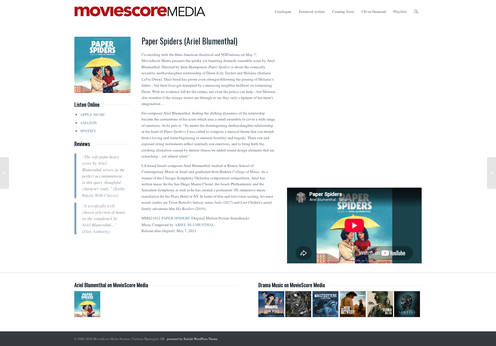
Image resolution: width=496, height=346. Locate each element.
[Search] (416, 11)
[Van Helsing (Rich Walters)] (491, 173)
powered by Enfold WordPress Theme (192, 339)
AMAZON (88, 122)
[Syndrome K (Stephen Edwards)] (4, 173)
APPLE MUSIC (92, 114)
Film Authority (96, 231)
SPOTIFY (88, 130)
